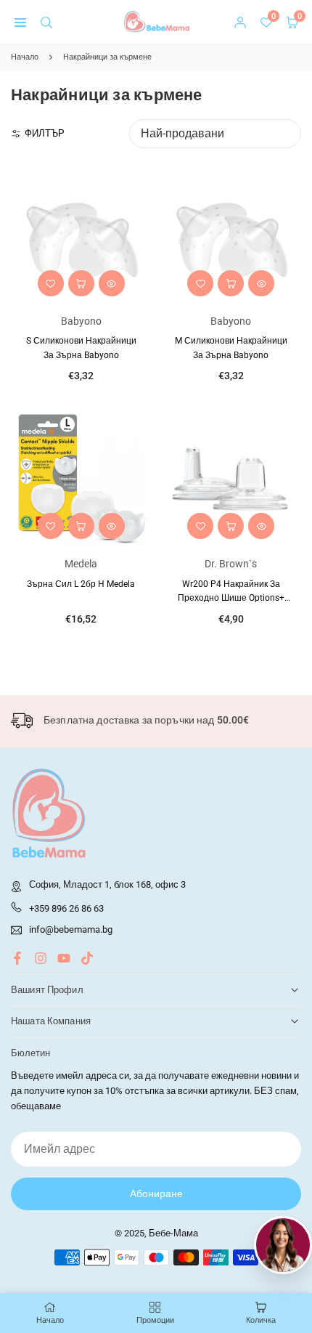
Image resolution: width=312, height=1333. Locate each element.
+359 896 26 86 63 (66, 908)
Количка (261, 1320)
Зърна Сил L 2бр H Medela (81, 584)
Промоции (155, 1320)
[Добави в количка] (81, 283)
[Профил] (240, 22)
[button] (20, 22)
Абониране (156, 1193)
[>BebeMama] (156, 21)
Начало (24, 57)
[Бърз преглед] (112, 283)
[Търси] (46, 22)
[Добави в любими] (51, 283)
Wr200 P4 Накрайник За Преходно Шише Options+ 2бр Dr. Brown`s (231, 598)
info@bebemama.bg (70, 930)
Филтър (45, 133)
